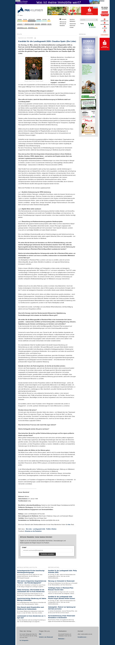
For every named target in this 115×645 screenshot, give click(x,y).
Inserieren (72, 19)
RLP (49, 19)
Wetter (49, 24)
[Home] (18, 15)
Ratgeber (37, 24)
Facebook (64, 19)
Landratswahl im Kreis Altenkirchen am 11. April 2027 (31, 617)
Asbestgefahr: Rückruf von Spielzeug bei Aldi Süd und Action (62, 608)
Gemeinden (43, 24)
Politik (25, 19)
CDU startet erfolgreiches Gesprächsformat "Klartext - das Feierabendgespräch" (31, 582)
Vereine (38, 19)
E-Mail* (24, 547)
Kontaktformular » (82, 637)
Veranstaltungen (29, 24)
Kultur (44, 19)
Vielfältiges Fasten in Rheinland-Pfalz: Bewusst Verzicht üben (61, 589)
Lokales (19, 24)
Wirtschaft (31, 19)
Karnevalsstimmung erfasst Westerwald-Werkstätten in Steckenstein (61, 617)
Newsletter (62, 25)
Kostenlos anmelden (47, 554)
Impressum (72, 25)
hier (69, 524)
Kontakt (71, 27)
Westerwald (22, 27)
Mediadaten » (61, 638)
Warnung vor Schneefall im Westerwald (61, 581)
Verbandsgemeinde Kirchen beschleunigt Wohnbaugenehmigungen (30, 571)
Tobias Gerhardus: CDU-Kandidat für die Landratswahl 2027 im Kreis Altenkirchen (31, 591)
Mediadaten (72, 21)
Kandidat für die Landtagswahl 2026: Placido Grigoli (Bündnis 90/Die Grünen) (61, 597)
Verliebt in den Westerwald (46, 637)
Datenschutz (73, 23)
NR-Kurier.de (63, 23)
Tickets (82, 23)
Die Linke (29, 529)
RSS (40, 634)
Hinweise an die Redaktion (33, 531)
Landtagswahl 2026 (39, 529)
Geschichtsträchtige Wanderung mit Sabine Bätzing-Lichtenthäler (31, 599)
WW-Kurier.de (63, 22)
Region (19, 19)
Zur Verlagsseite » (24, 640)
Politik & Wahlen (51, 529)
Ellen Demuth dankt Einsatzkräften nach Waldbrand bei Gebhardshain (30, 608)
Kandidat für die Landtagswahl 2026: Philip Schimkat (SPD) (62, 571)
